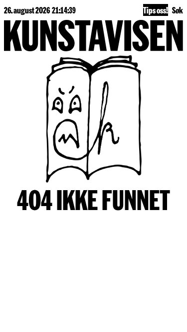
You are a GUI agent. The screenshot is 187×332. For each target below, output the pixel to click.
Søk (177, 9)
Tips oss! (155, 9)
